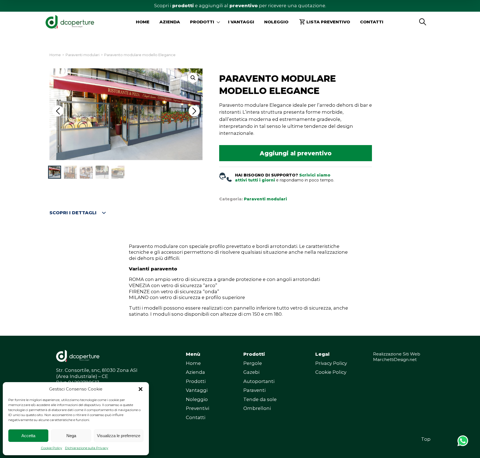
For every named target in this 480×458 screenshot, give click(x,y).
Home (142, 21)
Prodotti (196, 381)
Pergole (252, 363)
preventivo (243, 5)
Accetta (28, 435)
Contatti (371, 21)
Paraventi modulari (82, 55)
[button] (140, 389)
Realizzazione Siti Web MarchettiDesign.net (396, 356)
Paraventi (254, 390)
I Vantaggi (241, 21)
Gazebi (251, 372)
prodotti (183, 5)
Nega (71, 435)
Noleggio (276, 21)
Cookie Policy (51, 448)
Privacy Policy (331, 363)
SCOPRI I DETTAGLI (72, 212)
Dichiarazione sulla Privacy (86, 448)
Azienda (169, 21)
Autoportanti (258, 381)
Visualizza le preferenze (118, 435)
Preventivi (197, 408)
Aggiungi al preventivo (296, 153)
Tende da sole (260, 399)
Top (426, 439)
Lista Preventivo (328, 21)
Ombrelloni (257, 408)
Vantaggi (197, 390)
